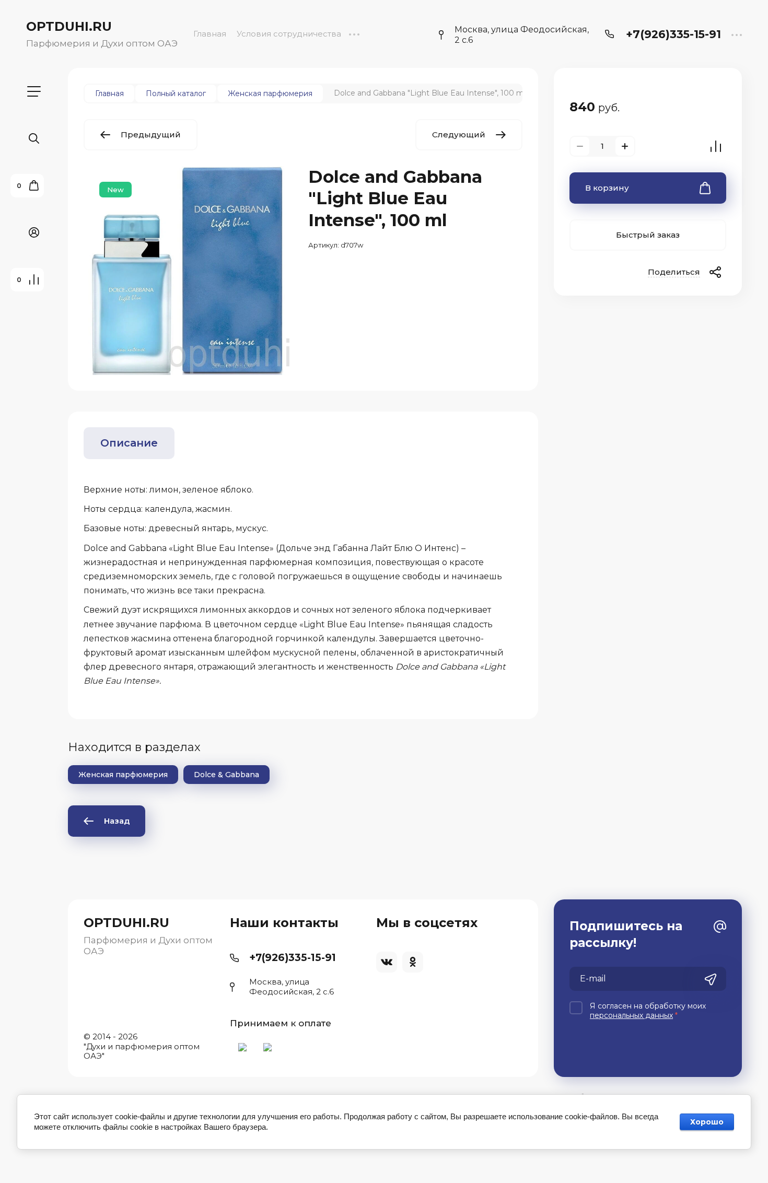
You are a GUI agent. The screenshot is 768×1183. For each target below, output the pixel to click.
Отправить (710, 980)
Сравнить (715, 146)
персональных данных (631, 1015)
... (354, 34)
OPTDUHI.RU (69, 26)
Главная (209, 34)
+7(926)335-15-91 (673, 34)
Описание (129, 443)
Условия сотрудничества (289, 34)
